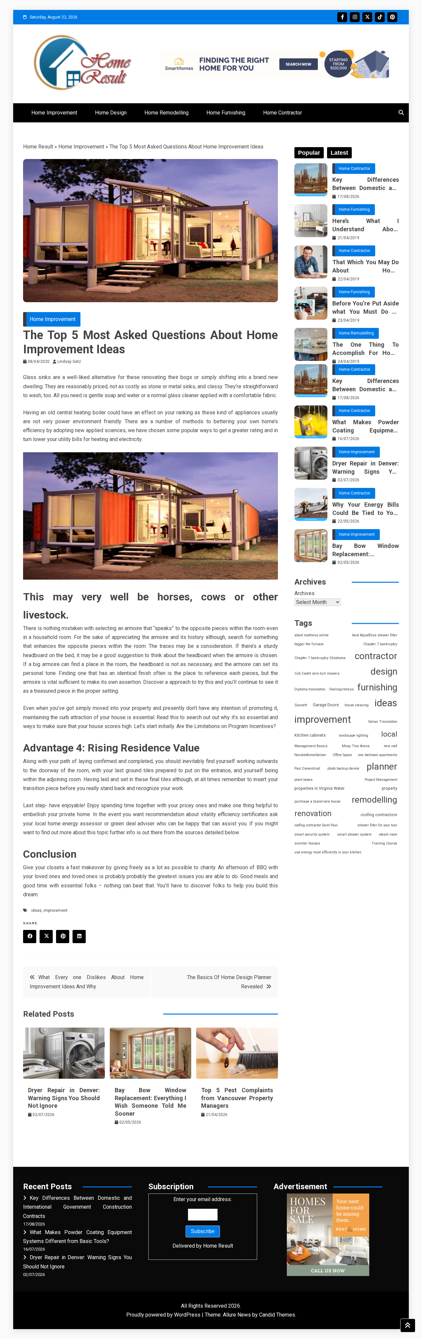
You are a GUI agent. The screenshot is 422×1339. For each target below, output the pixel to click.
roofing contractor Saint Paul (316, 825)
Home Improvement (54, 113)
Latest (339, 152)
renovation (313, 813)
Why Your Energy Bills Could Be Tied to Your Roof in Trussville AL (365, 509)
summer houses (307, 843)
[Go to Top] (407, 1325)
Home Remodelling (166, 113)
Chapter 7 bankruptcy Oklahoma (320, 658)
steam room (388, 834)
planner (382, 766)
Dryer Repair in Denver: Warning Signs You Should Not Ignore (64, 1098)
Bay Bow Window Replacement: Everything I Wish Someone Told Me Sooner (365, 550)
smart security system (312, 834)
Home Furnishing (225, 113)
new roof (390, 746)
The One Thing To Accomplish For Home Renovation (365, 349)
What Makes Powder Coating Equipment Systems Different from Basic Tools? (365, 426)
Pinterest (392, 17)
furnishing (377, 687)
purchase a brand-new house (317, 801)
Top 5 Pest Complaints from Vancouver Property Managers (237, 1098)
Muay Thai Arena (356, 746)
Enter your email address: (202, 1222)
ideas (36, 910)
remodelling (374, 800)
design (384, 671)
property (389, 788)
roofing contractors (379, 814)
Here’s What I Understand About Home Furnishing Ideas (365, 225)
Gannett (300, 705)
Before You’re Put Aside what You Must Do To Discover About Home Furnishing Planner (365, 308)
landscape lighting (353, 735)
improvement (56, 910)
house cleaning (357, 705)
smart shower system (354, 834)
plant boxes (303, 780)
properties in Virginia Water (319, 788)
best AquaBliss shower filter (374, 635)
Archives (304, 593)
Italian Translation (382, 721)
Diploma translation (309, 689)
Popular (309, 152)
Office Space (342, 755)
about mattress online (311, 635)
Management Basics (310, 746)
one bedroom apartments (377, 755)
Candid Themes (277, 1315)
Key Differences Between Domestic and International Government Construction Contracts (365, 184)
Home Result (38, 146)
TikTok (380, 17)
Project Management (381, 780)
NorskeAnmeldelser (310, 755)
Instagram (355, 17)
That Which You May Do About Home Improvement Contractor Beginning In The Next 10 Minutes (365, 266)
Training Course (384, 843)
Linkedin (79, 936)
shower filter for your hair (377, 825)
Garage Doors (326, 704)
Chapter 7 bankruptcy (380, 644)
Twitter (367, 17)
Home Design (111, 113)
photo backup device (343, 768)
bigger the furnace (309, 644)
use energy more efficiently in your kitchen (327, 852)
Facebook (342, 17)
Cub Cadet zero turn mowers (317, 673)
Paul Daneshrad (307, 768)
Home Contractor (282, 113)
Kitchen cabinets (310, 735)
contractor (376, 656)
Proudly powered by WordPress (164, 1315)
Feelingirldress (341, 689)
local (389, 734)
